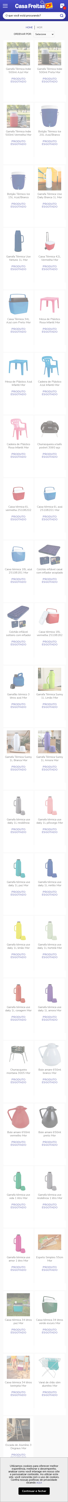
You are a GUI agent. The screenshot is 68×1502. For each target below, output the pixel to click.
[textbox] (34, 15)
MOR (39, 27)
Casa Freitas (34, 5)
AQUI (39, 1482)
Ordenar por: (23, 34)
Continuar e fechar (34, 1491)
